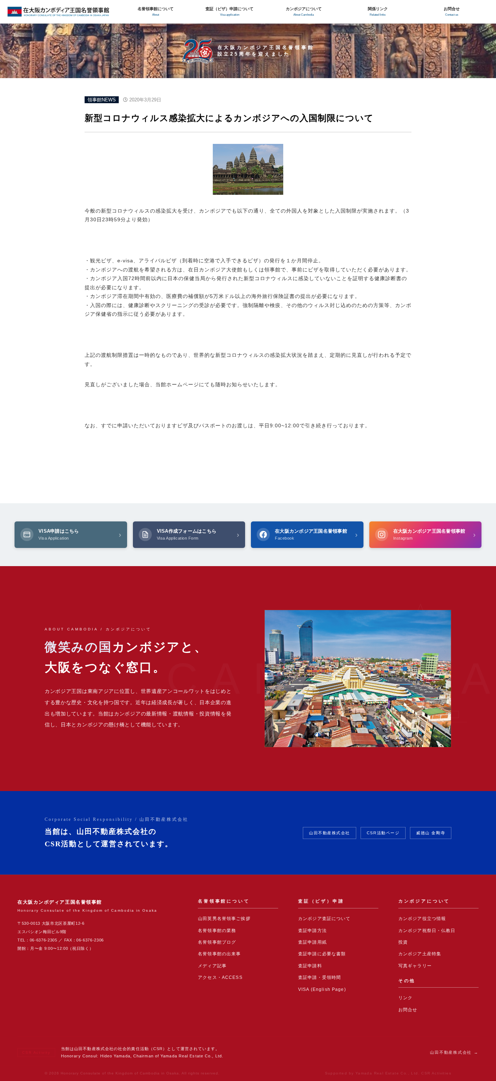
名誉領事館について (156, 11)
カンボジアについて (304, 11)
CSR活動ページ (383, 833)
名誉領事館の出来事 (219, 954)
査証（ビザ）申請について (229, 11)
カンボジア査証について (324, 918)
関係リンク (378, 11)
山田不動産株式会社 (329, 833)
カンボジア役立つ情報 (422, 918)
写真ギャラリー (415, 966)
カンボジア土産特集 (419, 954)
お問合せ (452, 11)
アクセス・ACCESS (220, 977)
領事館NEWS (102, 99)
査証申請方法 (312, 930)
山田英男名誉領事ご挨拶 (224, 918)
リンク (405, 998)
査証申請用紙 (312, 942)
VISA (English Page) (322, 989)
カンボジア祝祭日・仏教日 (427, 930)
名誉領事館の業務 (217, 930)
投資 (403, 942)
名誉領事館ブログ (217, 942)
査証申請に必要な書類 (322, 954)
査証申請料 (310, 966)
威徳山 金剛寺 (430, 833)
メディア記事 (212, 966)
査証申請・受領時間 (319, 977)
